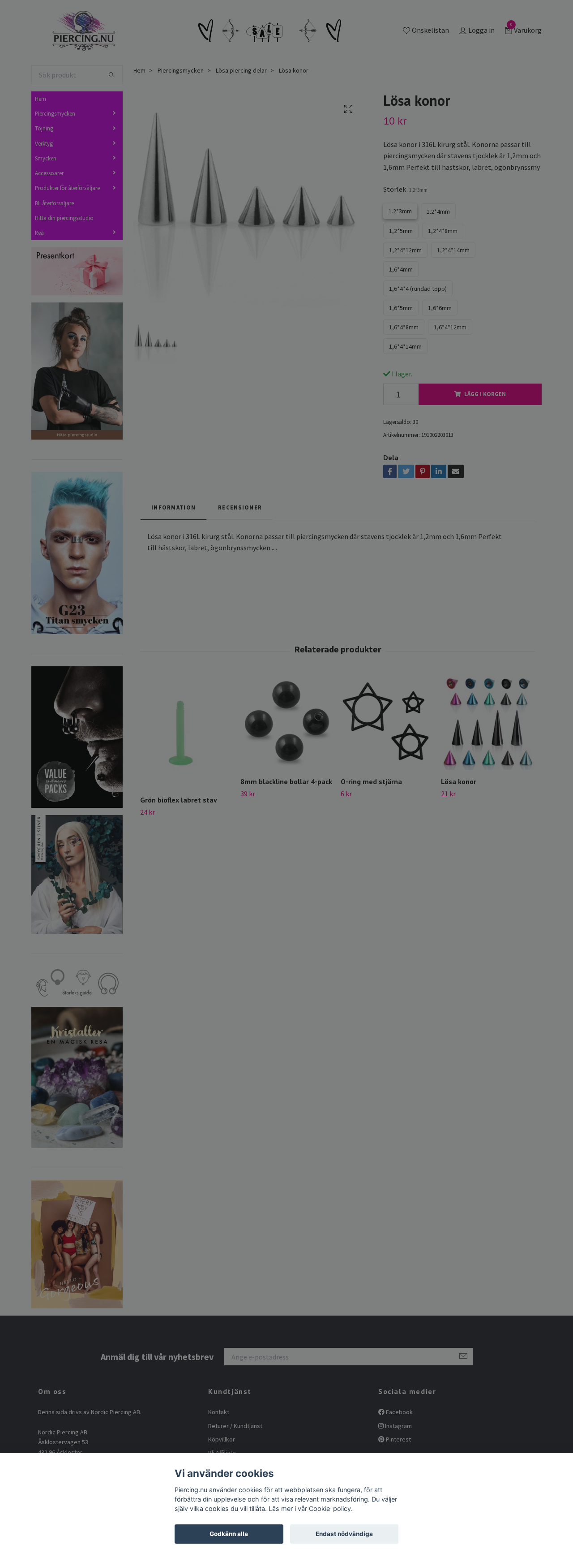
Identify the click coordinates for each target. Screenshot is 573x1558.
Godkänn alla (229, 1533)
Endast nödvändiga (344, 1533)
